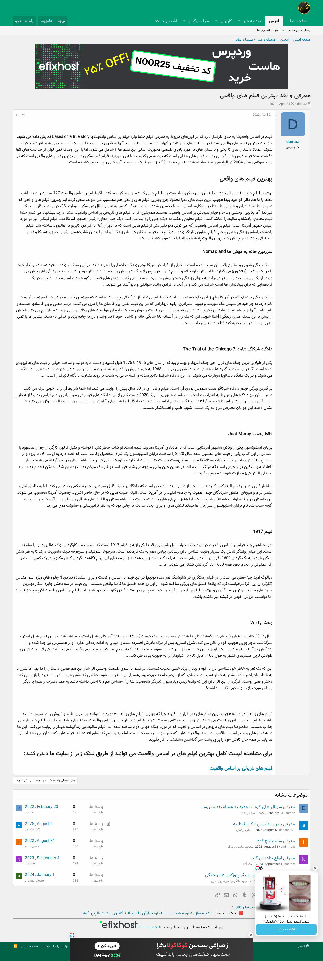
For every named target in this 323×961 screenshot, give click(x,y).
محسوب (109, 200)
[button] (239, 21)
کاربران (226, 21)
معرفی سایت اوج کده (276, 841)
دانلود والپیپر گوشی (95, 913)
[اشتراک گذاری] (24, 115)
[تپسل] (72, 935)
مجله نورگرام (199, 21)
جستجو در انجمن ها (270, 30)
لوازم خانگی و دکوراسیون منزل (229, 880)
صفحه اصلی (297, 21)
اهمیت (198, 492)
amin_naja (288, 846)
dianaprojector (35, 880)
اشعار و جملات (165, 21)
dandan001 (287, 830)
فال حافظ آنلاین (126, 913)
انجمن (274, 21)
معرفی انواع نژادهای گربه (272, 858)
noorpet (289, 864)
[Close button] (315, 868)
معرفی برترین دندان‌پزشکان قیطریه (264, 824)
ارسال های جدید (299, 30)
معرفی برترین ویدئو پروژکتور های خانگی (240, 875)
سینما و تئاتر (248, 813)
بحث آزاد (248, 864)
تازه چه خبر (252, 21)
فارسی (301, 946)
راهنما (46, 946)
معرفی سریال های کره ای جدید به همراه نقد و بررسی (247, 807)
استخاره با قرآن (154, 913)
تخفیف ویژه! (286, 929)
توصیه (158, 156)
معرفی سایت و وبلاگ (240, 846)
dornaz (302, 104)
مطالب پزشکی (244, 830)
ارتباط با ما (60, 946)
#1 (17, 114)
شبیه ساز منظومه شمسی (189, 913)
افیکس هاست (150, 927)
